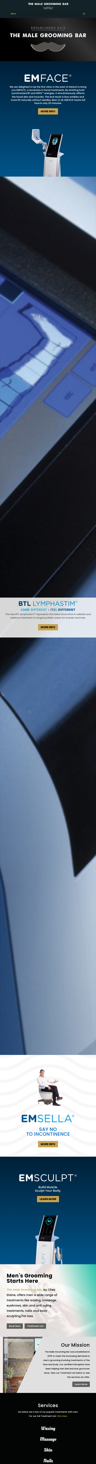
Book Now (14, 1326)
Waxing (48, 1428)
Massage (48, 1439)
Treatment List (35, 1326)
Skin (48, 1450)
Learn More (81, 1384)
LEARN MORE (48, 1199)
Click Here (62, 1416)
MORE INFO (48, 111)
